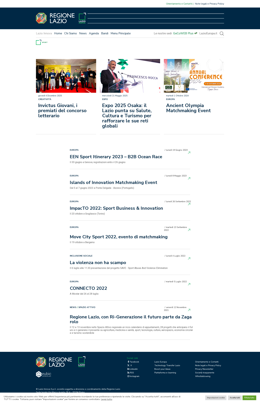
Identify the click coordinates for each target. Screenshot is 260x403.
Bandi (104, 33)
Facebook (134, 361)
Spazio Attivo (86, 307)
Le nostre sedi (163, 33)
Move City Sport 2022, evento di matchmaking (119, 237)
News (83, 33)
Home (58, 33)
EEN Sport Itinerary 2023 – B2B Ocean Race (116, 157)
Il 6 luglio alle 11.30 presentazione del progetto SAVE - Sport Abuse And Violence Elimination (119, 268)
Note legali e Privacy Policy (209, 3)
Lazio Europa (160, 361)
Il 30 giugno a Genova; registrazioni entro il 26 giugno (97, 162)
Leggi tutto (106, 399)
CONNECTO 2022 (88, 288)
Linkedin (134, 369)
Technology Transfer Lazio (167, 365)
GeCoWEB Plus (183, 33)
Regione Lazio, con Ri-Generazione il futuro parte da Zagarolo (131, 320)
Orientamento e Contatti (179, 3)
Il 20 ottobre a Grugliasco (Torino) (87, 213)
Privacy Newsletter (204, 369)
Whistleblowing (202, 376)
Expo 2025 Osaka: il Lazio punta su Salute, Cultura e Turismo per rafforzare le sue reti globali (127, 115)
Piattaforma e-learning (165, 372)
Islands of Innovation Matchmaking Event (113, 183)
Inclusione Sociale (81, 255)
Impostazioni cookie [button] (216, 397)
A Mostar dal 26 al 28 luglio (84, 293)
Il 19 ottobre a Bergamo (82, 242)
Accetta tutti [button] (235, 397)
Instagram (134, 376)
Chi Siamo (70, 33)
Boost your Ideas (162, 369)
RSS (132, 372)
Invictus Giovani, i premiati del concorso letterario (62, 110)
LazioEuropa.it (208, 33)
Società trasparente (204, 372)
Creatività (44, 99)
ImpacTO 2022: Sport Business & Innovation (116, 208)
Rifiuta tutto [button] (249, 397)
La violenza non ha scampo (98, 263)
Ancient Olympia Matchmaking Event (188, 108)
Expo (105, 99)
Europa (170, 99)
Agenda (94, 33)
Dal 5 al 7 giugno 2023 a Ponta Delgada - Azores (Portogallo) (102, 188)
